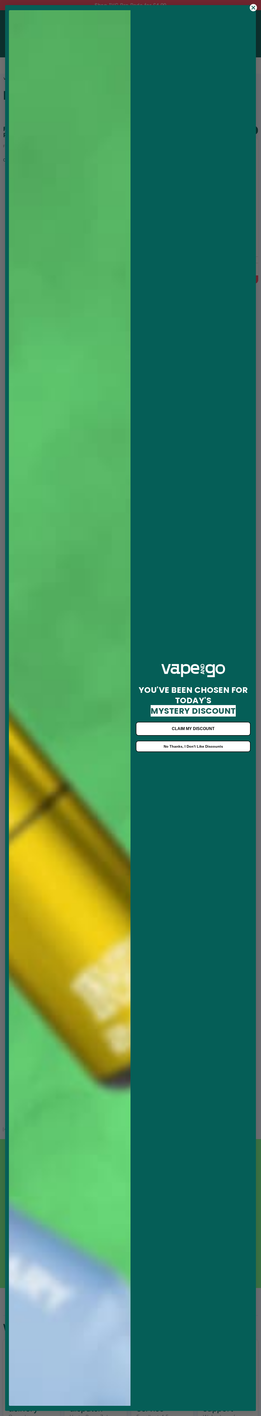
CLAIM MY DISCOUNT (193, 728)
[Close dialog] (253, 7)
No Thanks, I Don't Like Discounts (193, 746)
